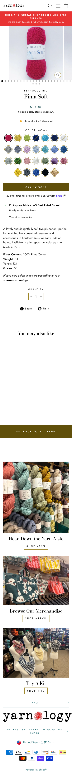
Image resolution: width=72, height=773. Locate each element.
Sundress (18, 172)
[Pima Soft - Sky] (24, 383)
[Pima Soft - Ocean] (20, 383)
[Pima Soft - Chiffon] (11, 387)
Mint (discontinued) (45, 161)
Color (35, 130)
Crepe (27, 149)
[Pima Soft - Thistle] (24, 394)
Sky (45, 138)
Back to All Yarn (39, 431)
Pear (27, 138)
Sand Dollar (8, 149)
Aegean (64, 149)
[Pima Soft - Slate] (20, 387)
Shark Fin (27, 172)
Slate (18, 149)
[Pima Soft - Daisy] (15, 394)
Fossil (8, 161)
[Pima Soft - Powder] (15, 391)
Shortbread (18, 138)
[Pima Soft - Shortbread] (11, 383)
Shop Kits (36, 691)
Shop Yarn (35, 546)
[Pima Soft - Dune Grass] (15, 402)
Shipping (23, 112)
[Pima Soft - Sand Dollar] (15, 387)
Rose (64, 161)
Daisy (36, 161)
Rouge (27, 161)
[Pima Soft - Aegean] (20, 391)
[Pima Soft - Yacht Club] (20, 398)
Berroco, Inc (36, 90)
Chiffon (64, 138)
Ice (36, 149)
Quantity (36, 289)
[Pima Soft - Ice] (6, 391)
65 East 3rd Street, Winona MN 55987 (35, 731)
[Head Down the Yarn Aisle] (36, 497)
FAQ (35, 702)
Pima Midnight (45, 172)
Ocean (36, 138)
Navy (54, 138)
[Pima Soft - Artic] (11, 391)
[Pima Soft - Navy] (6, 387)
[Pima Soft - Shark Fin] (15, 398)
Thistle (54, 161)
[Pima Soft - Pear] (15, 383)
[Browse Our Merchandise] (36, 580)
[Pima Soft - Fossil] (24, 391)
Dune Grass (54, 172)
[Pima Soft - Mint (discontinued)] (20, 394)
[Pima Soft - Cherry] (6, 383)
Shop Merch (36, 618)
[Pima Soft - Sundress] (11, 398)
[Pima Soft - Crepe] (24, 387)
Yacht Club (36, 172)
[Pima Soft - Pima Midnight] (24, 398)
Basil (18, 161)
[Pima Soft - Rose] (6, 398)
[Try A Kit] (36, 653)
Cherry (8, 138)
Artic (45, 149)
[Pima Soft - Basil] (6, 394)
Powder (54, 149)
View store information (20, 217)
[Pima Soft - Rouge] (11, 394)
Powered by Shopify (36, 769)
